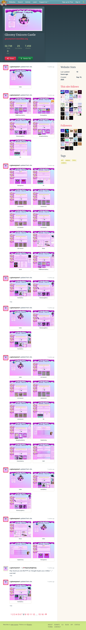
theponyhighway (30, 568)
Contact (57, 627)
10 (28, 614)
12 (34, 614)
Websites (12, 2)
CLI (62, 625)
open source (14, 624)
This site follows (70, 86)
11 (31, 614)
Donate (57, 625)
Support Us (43, 2)
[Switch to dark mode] (83, 2)
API (72, 625)
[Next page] (45, 614)
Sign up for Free (67, 2)
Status (77, 625)
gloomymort (15, 66)
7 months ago (50, 67)
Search (20, 2)
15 (39, 614)
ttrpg (74, 160)
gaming (67, 160)
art (62, 160)
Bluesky (29, 624)
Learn (35, 2)
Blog (67, 625)
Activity (27, 2)
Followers (66, 125)
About (50, 625)
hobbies (63, 163)
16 (42, 614)
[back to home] (4, 3)
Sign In (78, 2)
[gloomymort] (6, 67)
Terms (50, 627)
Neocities (6, 624)
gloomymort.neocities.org (16, 38)
